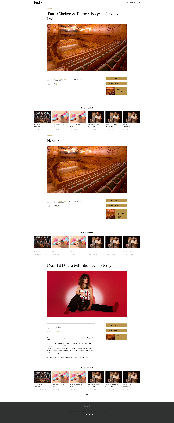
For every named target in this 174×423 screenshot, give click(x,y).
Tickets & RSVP (113, 78)
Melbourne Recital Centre (60, 79)
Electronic (59, 331)
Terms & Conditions (100, 411)
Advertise (83, 411)
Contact (90, 411)
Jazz (55, 331)
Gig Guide (49, 8)
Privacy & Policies (72, 411)
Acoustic (56, 84)
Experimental (57, 206)
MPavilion (56, 326)
